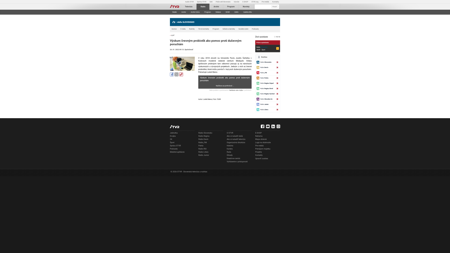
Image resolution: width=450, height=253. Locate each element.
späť (172, 35)
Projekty (258, 152)
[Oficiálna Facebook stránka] (262, 126)
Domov (174, 29)
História (230, 146)
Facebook (172, 74)
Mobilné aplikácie (177, 152)
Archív (183, 12)
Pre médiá (265, 2)
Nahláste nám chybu (236, 90)
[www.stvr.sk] (174, 126)
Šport (172, 142)
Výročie (237, 2)
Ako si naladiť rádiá (235, 136)
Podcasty (255, 29)
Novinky (246, 7)
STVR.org (255, 2)
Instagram (176, 74)
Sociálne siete (243, 29)
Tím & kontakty (203, 29)
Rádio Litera (203, 152)
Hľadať (274, 6)
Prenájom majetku (262, 149)
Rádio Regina (203, 136)
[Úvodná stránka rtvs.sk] (174, 7)
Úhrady (230, 155)
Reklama (258, 136)
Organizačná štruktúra (236, 142)
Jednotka (174, 133)
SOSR (228, 12)
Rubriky (192, 29)
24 (171, 139)
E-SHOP (245, 2)
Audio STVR (189, 2)
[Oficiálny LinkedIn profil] (273, 126)
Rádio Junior (203, 155)
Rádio (203, 7)
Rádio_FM (202, 142)
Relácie (218, 12)
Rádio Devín (203, 139)
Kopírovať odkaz (181, 74)
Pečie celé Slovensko (223, 2)
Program (207, 12)
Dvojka (173, 136)
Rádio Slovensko (205, 133)
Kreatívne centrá (233, 158)
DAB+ (236, 12)
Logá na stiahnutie (263, 142)
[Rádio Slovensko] (183, 22)
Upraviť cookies (261, 158)
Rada (229, 152)
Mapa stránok (261, 139)
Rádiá (174, 12)
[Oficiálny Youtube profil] (268, 126)
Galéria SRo (247, 12)
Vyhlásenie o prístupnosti (237, 161)
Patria (200, 146)
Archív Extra (195, 12)
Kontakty (275, 2)
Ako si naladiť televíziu (236, 139)
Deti (211, 2)
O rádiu (183, 29)
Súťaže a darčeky (229, 29)
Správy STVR (202, 2)
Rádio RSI (202, 149)
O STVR (230, 133)
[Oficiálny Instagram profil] (278, 126)
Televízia (188, 7)
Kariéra (230, 149)
